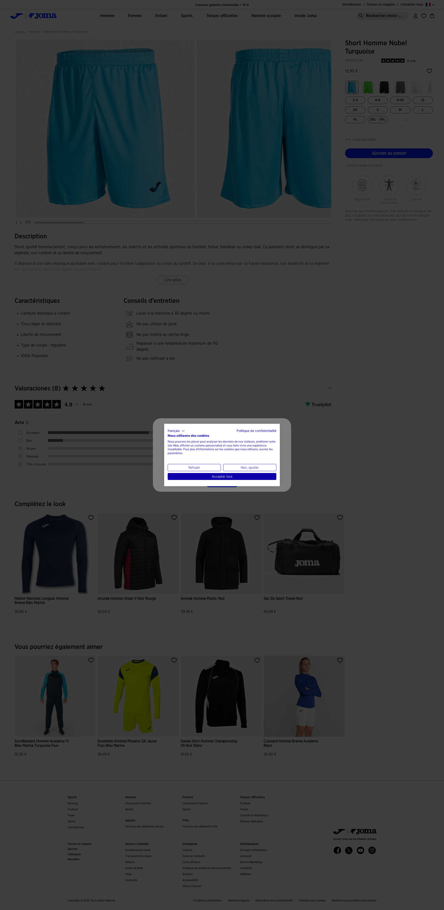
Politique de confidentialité (256, 431)
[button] (176, 431)
